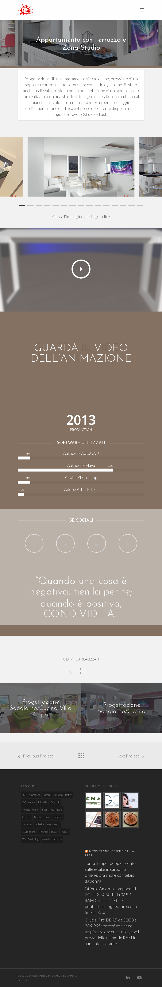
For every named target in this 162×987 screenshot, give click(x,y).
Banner (46, 794)
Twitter (65, 831)
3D (23, 794)
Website (46, 839)
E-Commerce (28, 802)
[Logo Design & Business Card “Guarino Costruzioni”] (112, 801)
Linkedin (39, 824)
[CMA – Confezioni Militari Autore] (93, 801)
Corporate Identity (63, 794)
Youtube (58, 839)
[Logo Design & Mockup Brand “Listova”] (112, 819)
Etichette (42, 802)
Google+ (26, 817)
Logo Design (53, 824)
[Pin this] (128, 543)
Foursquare (56, 809)
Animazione (34, 794)
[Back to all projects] (81, 754)
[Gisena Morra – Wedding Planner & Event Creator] (130, 801)
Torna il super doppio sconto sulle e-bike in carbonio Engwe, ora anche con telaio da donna (110, 872)
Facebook (55, 802)
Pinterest (43, 831)
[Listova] (130, 819)
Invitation (26, 824)
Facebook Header (30, 809)
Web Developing (30, 839)
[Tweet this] (65, 543)
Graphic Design (41, 817)
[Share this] (34, 543)
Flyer (44, 809)
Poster (54, 831)
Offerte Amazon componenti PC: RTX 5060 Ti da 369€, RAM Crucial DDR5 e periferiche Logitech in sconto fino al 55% (111, 900)
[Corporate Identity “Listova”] (93, 819)
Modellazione (28, 831)
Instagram (57, 817)
